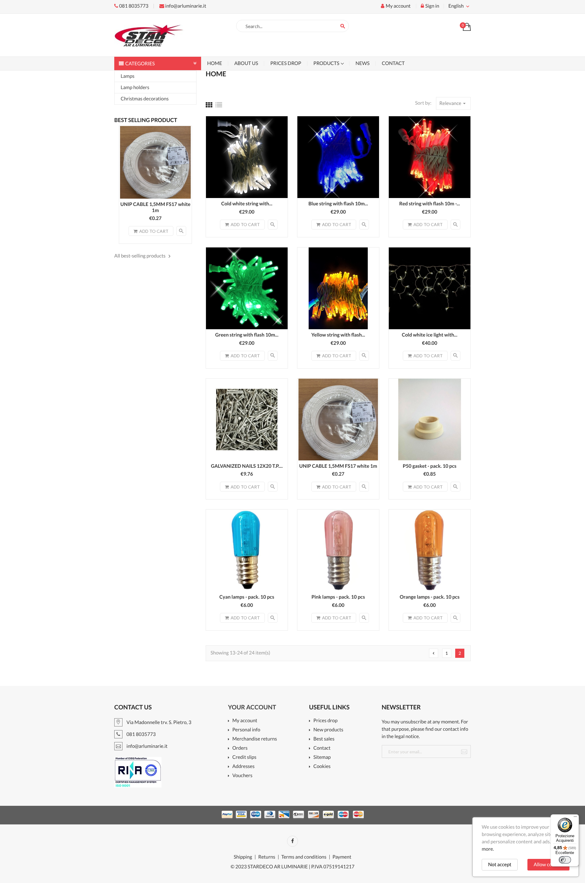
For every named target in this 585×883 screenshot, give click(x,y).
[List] (218, 105)
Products (327, 63)
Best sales (323, 739)
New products (328, 730)
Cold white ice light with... (429, 335)
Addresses (243, 766)
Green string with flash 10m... (246, 335)
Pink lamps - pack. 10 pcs (338, 597)
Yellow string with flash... (338, 335)
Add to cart (153, 231)
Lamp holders (135, 87)
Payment (341, 857)
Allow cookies (548, 864)
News (363, 63)
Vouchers (242, 775)
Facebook (292, 841)
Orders (239, 748)
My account (244, 720)
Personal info (246, 730)
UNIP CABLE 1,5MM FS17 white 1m (155, 207)
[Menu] (575, 818)
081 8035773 (133, 6)
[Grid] (209, 105)
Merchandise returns (254, 739)
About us (246, 63)
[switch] (565, 859)
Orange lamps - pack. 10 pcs (430, 597)
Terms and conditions (303, 857)
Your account (252, 707)
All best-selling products (143, 256)
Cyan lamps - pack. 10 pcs (246, 597)
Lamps (127, 76)
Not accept (499, 864)
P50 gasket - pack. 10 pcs (429, 466)
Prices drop (285, 63)
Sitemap (322, 757)
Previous (433, 653)
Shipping (243, 857)
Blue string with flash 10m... (338, 204)
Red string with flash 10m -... (429, 204)
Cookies (322, 766)
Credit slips (244, 757)
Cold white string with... (246, 204)
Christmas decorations (144, 99)
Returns (266, 857)
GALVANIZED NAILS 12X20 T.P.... (247, 466)
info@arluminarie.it (185, 6)
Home (214, 63)
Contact (393, 63)
